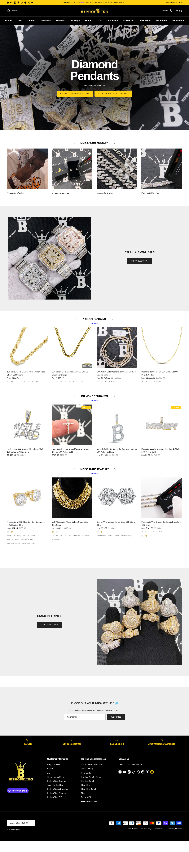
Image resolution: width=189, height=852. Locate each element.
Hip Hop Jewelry (88, 781)
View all (94, 323)
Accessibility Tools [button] (89, 801)
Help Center (86, 773)
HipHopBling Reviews (56, 781)
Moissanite (178, 20)
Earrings (75, 20)
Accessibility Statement (174, 829)
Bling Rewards (53, 765)
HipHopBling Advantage (57, 789)
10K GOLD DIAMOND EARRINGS (75, 88)
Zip (48, 773)
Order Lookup (87, 769)
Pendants (46, 20)
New (19, 20)
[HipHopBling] (94, 11)
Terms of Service (132, 829)
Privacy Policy (146, 829)
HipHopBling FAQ (54, 797)
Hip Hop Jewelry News (91, 777)
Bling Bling (85, 785)
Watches (60, 20)
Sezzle (50, 769)
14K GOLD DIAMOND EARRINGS (113, 88)
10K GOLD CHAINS (94, 319)
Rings (88, 20)
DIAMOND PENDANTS (94, 396)
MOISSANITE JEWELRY (94, 469)
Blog (83, 793)
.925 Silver (145, 20)
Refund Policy (158, 829)
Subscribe (116, 717)
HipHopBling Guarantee (57, 793)
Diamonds (161, 20)
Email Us (138, 765)
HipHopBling (16, 829)
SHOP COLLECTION (139, 261)
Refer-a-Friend (87, 797)
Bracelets (113, 20)
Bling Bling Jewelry (89, 789)
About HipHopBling (55, 777)
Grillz (99, 20)
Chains (31, 20)
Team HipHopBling (55, 785)
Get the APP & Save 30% (92, 765)
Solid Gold (128, 20)
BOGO (8, 20)
